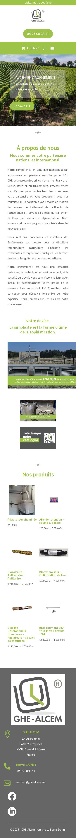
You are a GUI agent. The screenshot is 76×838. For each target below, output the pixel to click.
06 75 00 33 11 (38, 33)
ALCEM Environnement (35, 77)
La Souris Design (56, 829)
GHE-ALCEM (31, 732)
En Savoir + (22, 106)
